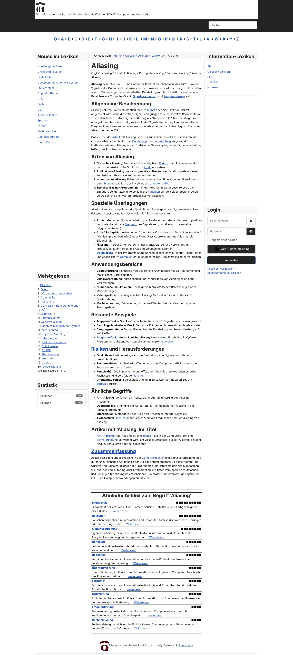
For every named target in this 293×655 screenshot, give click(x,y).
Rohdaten (98, 541)
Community (48, 297)
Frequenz (131, 224)
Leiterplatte (47, 313)
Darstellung (139, 141)
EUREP (46, 350)
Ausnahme (47, 301)
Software (102, 383)
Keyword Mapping (53, 334)
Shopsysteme (50, 354)
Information (49, 338)
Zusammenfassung (113, 451)
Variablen (154, 191)
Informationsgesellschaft (56, 293)
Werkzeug (122, 418)
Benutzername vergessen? (224, 272)
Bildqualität (99, 502)
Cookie (46, 362)
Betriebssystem (50, 317)
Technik (147, 435)
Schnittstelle (50, 346)
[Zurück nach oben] (287, 648)
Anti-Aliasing (105, 435)
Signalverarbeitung (145, 96)
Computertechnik (153, 457)
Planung (138, 375)
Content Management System (61, 326)
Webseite (48, 358)
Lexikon (214, 81)
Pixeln (147, 167)
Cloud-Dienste (51, 366)
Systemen (109, 183)
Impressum (214, 87)
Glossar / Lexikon (218, 71)
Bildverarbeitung (107, 439)
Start (210, 66)
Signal (151, 110)
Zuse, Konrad (49, 330)
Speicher (167, 341)
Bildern (163, 163)
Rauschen (98, 515)
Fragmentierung (103, 607)
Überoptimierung (103, 567)
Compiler (126, 256)
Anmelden (231, 260)
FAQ (209, 77)
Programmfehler (108, 337)
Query (44, 289)
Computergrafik (158, 183)
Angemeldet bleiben (224, 240)
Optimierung (105, 252)
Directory (46, 285)
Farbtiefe (98, 581)
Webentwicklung (51, 322)
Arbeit (116, 137)
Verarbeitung (162, 141)
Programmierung (174, 96)
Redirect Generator (54, 342)
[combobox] (233, 25)
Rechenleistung (102, 620)
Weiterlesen (120, 511)
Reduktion (99, 554)
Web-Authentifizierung (234, 249)
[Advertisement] (61, 215)
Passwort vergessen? (221, 268)
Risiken (99, 349)
